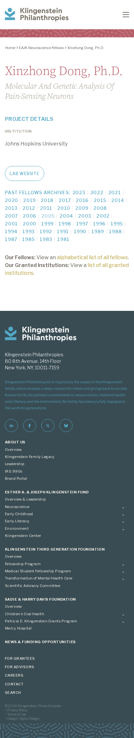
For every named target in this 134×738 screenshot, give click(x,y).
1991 (63, 231)
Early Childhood (19, 514)
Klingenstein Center (23, 535)
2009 (81, 208)
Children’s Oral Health (24, 614)
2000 (29, 223)
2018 (47, 200)
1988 (115, 231)
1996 (99, 223)
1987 (11, 239)
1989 (97, 231)
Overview (13, 449)
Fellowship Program (23, 564)
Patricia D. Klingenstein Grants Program (41, 621)
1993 (28, 231)
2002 (103, 216)
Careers (14, 675)
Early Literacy (17, 521)
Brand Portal (16, 478)
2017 (65, 200)
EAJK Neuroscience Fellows (41, 47)
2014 (117, 200)
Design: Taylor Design (23, 718)
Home (10, 47)
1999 (47, 223)
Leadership (15, 464)
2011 (46, 208)
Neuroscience (17, 506)
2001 (11, 223)
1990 (80, 231)
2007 (11, 216)
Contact (14, 684)
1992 (46, 231)
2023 (79, 192)
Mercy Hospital (18, 628)
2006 (29, 216)
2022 (96, 192)
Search (13, 692)
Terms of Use (16, 714)
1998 (65, 223)
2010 (63, 208)
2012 (28, 208)
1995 (117, 223)
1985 (28, 239)
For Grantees (20, 658)
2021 (114, 192)
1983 (46, 239)
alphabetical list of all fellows (92, 257)
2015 (100, 200)
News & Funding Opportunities (40, 642)
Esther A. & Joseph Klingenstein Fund (47, 492)
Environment (17, 528)
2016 (82, 200)
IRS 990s (13, 471)
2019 (29, 200)
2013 (11, 208)
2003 (84, 216)
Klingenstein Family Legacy (30, 456)
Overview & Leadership (25, 499)
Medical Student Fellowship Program (38, 571)
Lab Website (24, 173)
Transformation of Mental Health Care (39, 578)
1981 (63, 239)
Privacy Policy (17, 710)
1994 (11, 231)
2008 (100, 208)
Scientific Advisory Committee (32, 585)
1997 (82, 223)
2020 (11, 200)
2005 (48, 216)
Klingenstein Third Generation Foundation (55, 549)
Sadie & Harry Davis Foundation (40, 599)
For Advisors (19, 667)
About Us (15, 442)
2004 (66, 216)
